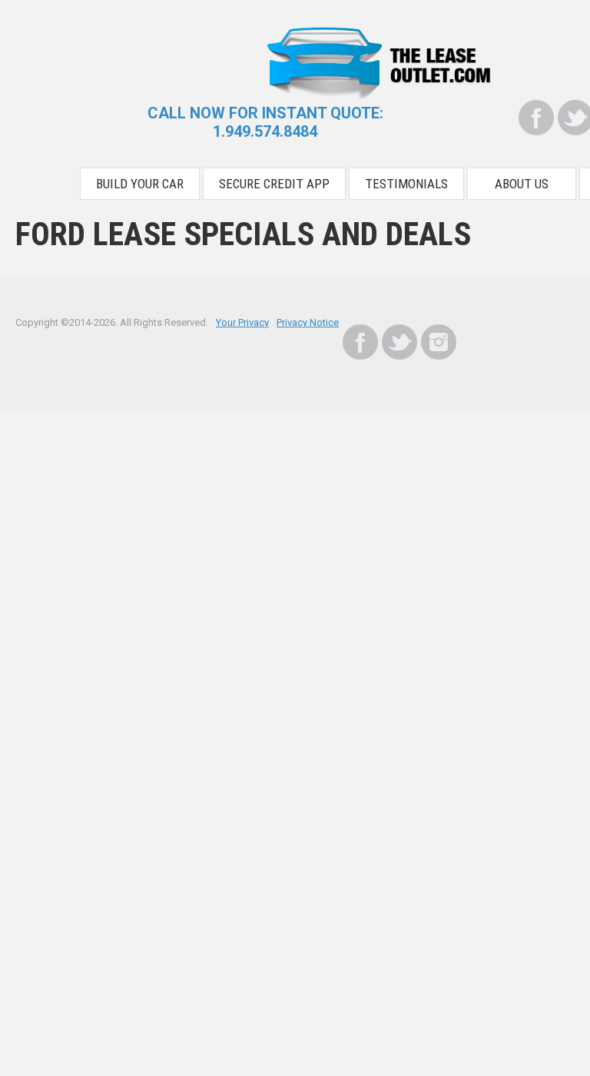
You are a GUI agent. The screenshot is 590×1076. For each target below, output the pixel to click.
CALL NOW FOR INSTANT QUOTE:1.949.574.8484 (265, 122)
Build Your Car (140, 183)
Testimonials (406, 183)
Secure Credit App (274, 183)
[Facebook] (536, 117)
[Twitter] (399, 342)
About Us (522, 183)
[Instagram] (438, 342)
